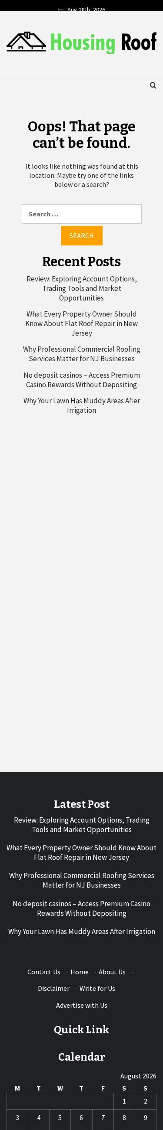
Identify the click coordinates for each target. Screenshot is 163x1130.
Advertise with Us (81, 1005)
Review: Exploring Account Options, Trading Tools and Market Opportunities (82, 288)
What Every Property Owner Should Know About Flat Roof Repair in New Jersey (81, 323)
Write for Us (97, 988)
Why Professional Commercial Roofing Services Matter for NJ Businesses (81, 353)
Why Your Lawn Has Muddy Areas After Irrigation (81, 405)
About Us (112, 971)
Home (79, 971)
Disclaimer (54, 988)
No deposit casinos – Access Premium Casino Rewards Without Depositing (81, 379)
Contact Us (43, 971)
